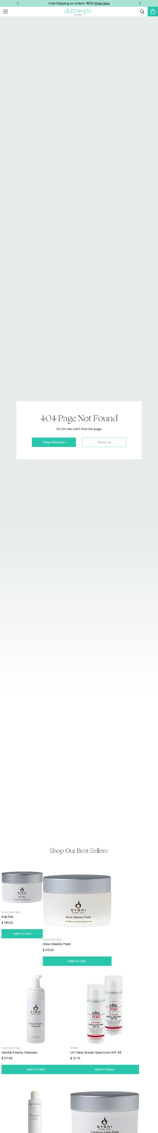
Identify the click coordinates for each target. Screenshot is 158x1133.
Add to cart (22, 933)
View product (105, 1069)
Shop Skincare (54, 442)
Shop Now (102, 3)
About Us (104, 442)
